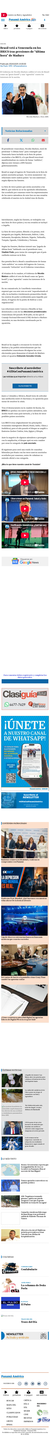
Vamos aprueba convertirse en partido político (34, 1181)
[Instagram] (45, 1384)
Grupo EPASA (10, 1423)
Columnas (8, 1256)
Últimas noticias (12, 1070)
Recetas (28, 1418)
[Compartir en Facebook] (8, 140)
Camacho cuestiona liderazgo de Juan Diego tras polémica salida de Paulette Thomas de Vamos (34, 1215)
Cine (26, 1414)
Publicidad (12, 1417)
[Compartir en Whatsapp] (33, 140)
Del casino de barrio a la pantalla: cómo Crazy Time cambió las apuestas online (23, 978)
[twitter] (32, 1384)
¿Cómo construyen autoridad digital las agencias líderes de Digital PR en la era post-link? (22, 1018)
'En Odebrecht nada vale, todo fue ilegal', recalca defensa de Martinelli (34, 1107)
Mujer (27, 1411)
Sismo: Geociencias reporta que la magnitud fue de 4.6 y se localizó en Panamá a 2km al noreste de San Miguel (34, 1167)
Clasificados (12, 1412)
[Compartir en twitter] (21, 140)
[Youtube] (39, 1384)
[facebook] (26, 1384)
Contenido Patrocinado (14, 823)
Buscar (10, 1400)
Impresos (28, 1421)
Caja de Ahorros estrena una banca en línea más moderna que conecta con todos (21, 938)
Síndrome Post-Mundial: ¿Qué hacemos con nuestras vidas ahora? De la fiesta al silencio (24, 899)
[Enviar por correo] (43, 140)
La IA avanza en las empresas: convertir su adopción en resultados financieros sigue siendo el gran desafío (34, 1142)
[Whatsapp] (20, 1384)
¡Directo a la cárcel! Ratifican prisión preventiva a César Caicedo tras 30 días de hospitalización (33, 1233)
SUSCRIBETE (25, 386)
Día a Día (26, 1405)
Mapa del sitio (11, 1407)
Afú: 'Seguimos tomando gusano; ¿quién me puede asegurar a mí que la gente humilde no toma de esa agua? (34, 1199)
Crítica (27, 1400)
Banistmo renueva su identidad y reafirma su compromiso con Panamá (20, 860)
